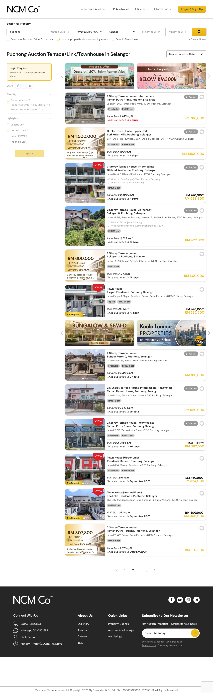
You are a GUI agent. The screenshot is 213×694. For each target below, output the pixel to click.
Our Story (83, 624)
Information (161, 9)
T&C (80, 642)
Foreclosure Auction (92, 9)
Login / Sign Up (192, 9)
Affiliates (140, 9)
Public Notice (121, 9)
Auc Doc (193, 97)
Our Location (28, 637)
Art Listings (115, 636)
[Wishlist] (202, 97)
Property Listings (118, 624)
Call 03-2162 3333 (31, 624)
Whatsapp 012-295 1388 (34, 630)
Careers (82, 636)
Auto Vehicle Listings (121, 630)
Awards (82, 630)
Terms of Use (149, 645)
